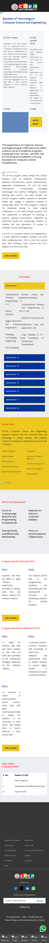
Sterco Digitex (39, 920)
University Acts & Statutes (33, 850)
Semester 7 (12, 399)
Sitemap (27, 855)
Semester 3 (12, 366)
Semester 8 (12, 408)
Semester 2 (12, 357)
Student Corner (10, 855)
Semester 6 (12, 391)
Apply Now (36, 122)
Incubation (28, 861)
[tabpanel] (24, 317)
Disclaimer (8, 861)
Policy (6, 866)
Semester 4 (12, 374)
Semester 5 (12, 382)
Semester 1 (12, 285)
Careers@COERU (10, 850)
